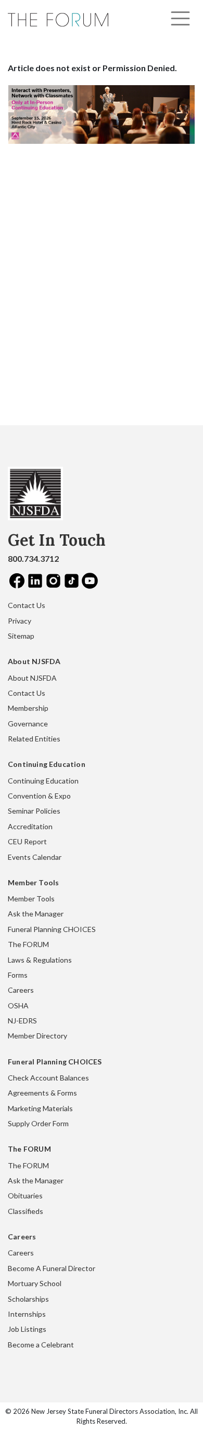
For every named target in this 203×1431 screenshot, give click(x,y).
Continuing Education (43, 780)
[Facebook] (17, 581)
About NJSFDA (32, 677)
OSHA (18, 1005)
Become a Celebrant (41, 1344)
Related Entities (34, 738)
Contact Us (26, 605)
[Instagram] (53, 581)
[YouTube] (90, 581)
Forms (18, 974)
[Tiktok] (71, 581)
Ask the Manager (36, 913)
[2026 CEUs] (101, 113)
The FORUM (28, 944)
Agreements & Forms (42, 1092)
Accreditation (30, 826)
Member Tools (31, 898)
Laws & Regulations (40, 959)
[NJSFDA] (35, 497)
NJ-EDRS (22, 1020)
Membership (28, 708)
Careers (21, 990)
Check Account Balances (48, 1077)
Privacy (19, 620)
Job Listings (27, 1329)
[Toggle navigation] (180, 18)
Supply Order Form (38, 1123)
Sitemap (21, 635)
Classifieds (25, 1211)
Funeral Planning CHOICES (52, 929)
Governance (28, 723)
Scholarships (28, 1298)
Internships (27, 1314)
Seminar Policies (34, 810)
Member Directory (37, 1035)
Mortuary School (34, 1283)
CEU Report (27, 841)
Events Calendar (34, 857)
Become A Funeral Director (51, 1268)
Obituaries (25, 1195)
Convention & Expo (39, 795)
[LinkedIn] (35, 581)
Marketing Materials (40, 1108)
